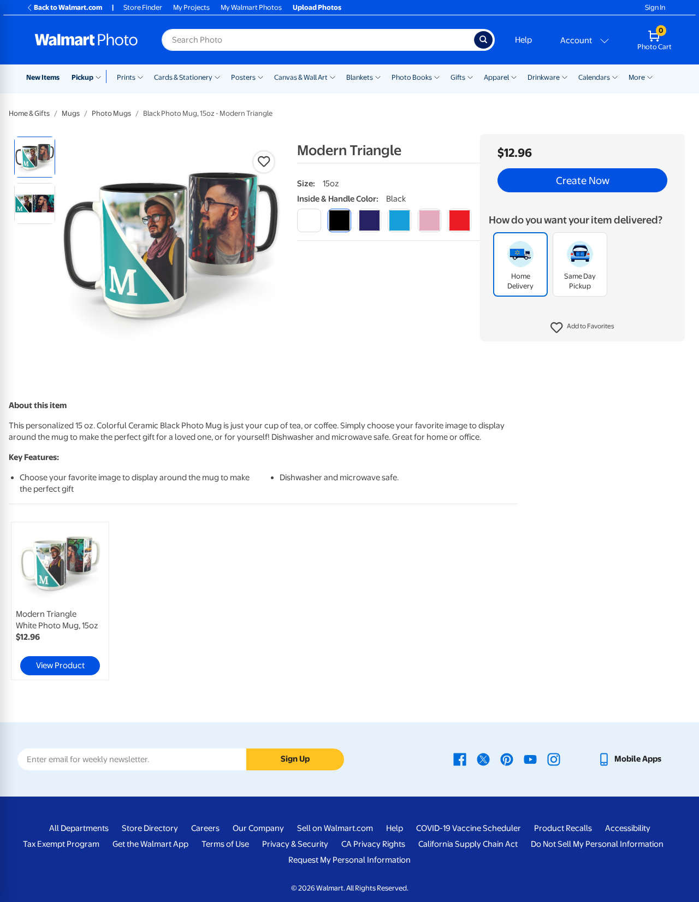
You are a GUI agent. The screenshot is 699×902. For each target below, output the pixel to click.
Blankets (359, 77)
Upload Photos (317, 7)
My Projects (191, 7)
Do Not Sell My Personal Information (597, 844)
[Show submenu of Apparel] (514, 76)
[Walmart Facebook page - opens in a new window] (459, 759)
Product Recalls (563, 828)
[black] (339, 220)
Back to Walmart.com (68, 7)
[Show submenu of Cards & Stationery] (217, 76)
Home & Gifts (29, 113)
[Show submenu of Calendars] (615, 76)
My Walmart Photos (251, 7)
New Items (43, 77)
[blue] (369, 220)
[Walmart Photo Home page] (86, 39)
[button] (582, 328)
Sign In (655, 7)
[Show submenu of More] (650, 76)
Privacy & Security (295, 844)
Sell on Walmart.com (335, 828)
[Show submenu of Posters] (260, 76)
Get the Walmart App (150, 844)
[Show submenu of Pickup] (100, 76)
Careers (205, 828)
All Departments (79, 828)
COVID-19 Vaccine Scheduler (468, 828)
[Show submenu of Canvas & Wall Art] (332, 76)
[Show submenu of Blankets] (378, 76)
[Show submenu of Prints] (140, 76)
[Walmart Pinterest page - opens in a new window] (506, 759)
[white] (309, 220)
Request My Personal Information (349, 860)
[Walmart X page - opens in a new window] (483, 759)
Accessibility (627, 828)
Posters (243, 77)
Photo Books (412, 77)
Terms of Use (225, 844)
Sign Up (295, 759)
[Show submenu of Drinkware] (564, 76)
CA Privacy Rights (373, 844)
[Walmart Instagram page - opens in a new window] (553, 759)
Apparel (496, 77)
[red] (459, 220)
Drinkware (544, 77)
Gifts (458, 77)
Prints (126, 77)
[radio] (34, 157)
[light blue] (399, 220)
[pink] (429, 220)
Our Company (258, 828)
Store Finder (142, 7)
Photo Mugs (111, 113)
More (637, 77)
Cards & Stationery (183, 77)
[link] (60, 601)
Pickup (82, 77)
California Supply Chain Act (468, 844)
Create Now (582, 180)
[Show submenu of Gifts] (470, 76)
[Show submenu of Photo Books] (437, 76)
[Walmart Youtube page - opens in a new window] (530, 759)
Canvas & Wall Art (301, 77)
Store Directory (150, 828)
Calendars (594, 77)
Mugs (71, 113)
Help (523, 40)
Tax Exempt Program (61, 844)
